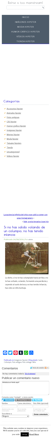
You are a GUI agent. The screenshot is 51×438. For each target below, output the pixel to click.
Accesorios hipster (15, 109)
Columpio (8, 362)
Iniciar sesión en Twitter (37, 400)
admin (30, 239)
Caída (40, 360)
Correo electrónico (24, 403)
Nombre (5, 403)
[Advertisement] (25, 70)
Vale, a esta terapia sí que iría (36, 221)
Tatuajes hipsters (14, 143)
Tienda (10, 147)
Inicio (25, 17)
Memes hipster (13, 134)
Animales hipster (14, 113)
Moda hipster (25, 27)
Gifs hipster (11, 122)
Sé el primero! (30, 374)
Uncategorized (13, 152)
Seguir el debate (46, 368)
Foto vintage (27, 362)
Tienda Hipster (25, 41)
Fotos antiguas (13, 117)
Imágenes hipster (25, 22)
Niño (34, 362)
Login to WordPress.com (23, 400)
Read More (34, 434)
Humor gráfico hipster (25, 32)
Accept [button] (24, 434)
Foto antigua (17, 362)
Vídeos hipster (25, 36)
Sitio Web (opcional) (40, 403)
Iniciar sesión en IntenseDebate (8, 400)
